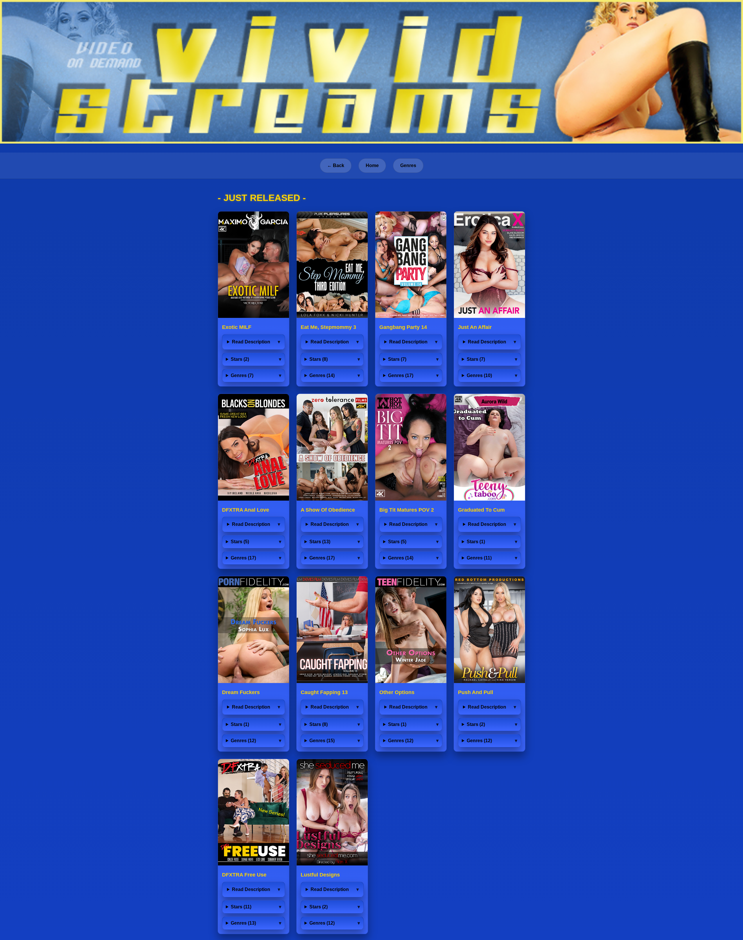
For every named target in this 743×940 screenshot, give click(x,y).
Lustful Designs (320, 875)
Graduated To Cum (481, 510)
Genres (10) (479, 375)
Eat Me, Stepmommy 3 (328, 327)
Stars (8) (318, 359)
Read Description (251, 341)
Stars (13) (319, 541)
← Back (335, 165)
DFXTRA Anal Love (245, 510)
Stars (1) (476, 541)
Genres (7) (242, 375)
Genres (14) (322, 375)
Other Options (396, 692)
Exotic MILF (236, 327)
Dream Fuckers (241, 692)
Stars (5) (240, 541)
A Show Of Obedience (328, 510)
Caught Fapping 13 (324, 692)
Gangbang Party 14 (403, 327)
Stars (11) (241, 906)
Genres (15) (322, 740)
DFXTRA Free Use (244, 875)
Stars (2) (240, 359)
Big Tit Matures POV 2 (406, 510)
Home (372, 165)
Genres (408, 165)
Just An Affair (475, 327)
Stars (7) (397, 359)
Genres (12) (243, 740)
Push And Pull (475, 692)
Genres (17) (400, 375)
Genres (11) (479, 557)
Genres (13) (243, 923)
